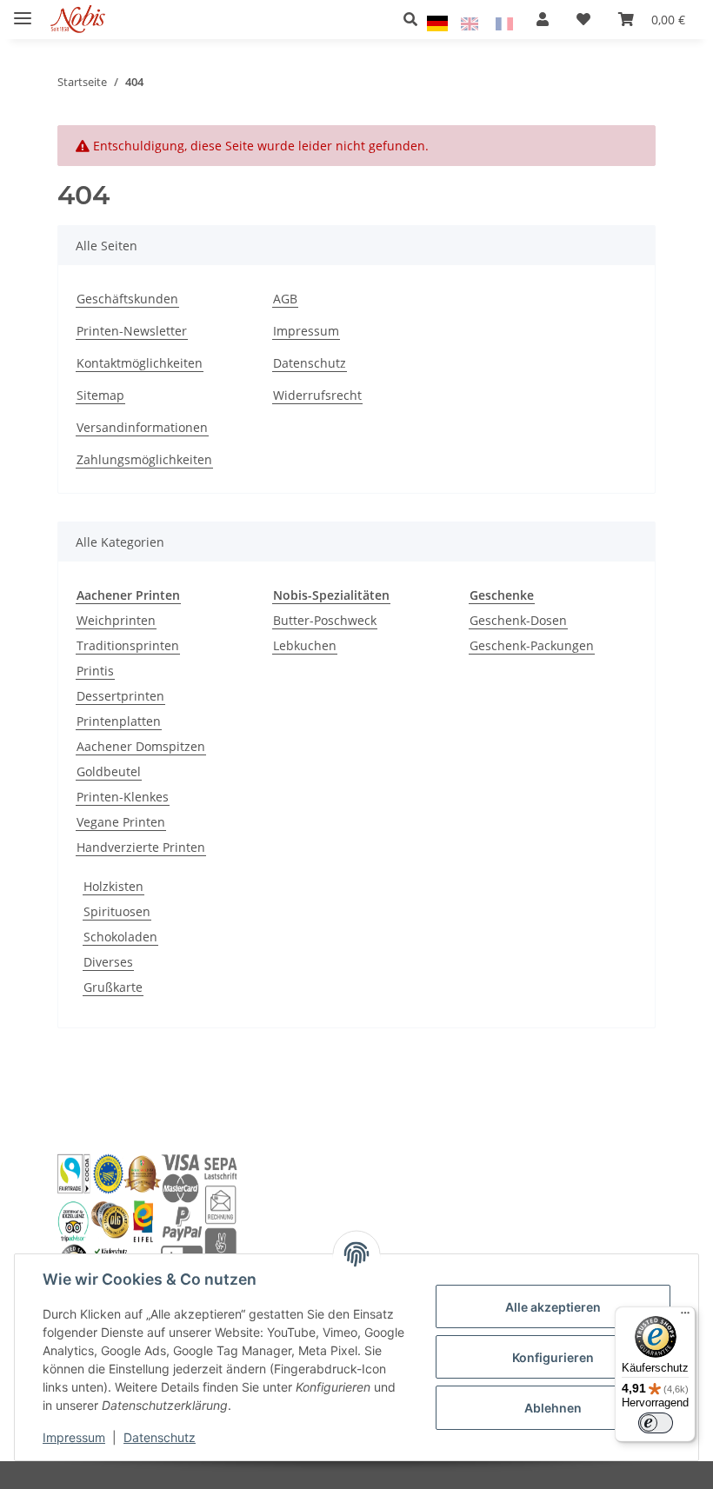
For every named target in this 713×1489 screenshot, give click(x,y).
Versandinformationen (142, 427)
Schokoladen (120, 936)
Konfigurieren (553, 1357)
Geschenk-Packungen (532, 645)
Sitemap (100, 395)
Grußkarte (113, 987)
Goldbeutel (109, 771)
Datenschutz (159, 1437)
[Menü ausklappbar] (22, 11)
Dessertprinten (120, 696)
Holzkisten (113, 886)
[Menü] (685, 1316)
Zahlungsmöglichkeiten (144, 459)
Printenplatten (119, 721)
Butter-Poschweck (324, 620)
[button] (415, 19)
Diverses (108, 962)
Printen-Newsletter (132, 330)
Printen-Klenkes (123, 796)
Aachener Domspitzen (141, 746)
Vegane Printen (121, 822)
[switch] (655, 1423)
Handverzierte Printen (141, 847)
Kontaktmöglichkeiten (140, 363)
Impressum (74, 1437)
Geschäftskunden (127, 298)
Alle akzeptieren (553, 1307)
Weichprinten (116, 620)
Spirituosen (116, 911)
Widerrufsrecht (317, 395)
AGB (285, 298)
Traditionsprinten (128, 645)
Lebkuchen (305, 645)
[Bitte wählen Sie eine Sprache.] (440, 21)
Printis (95, 670)
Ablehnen (553, 1407)
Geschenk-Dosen (518, 620)
